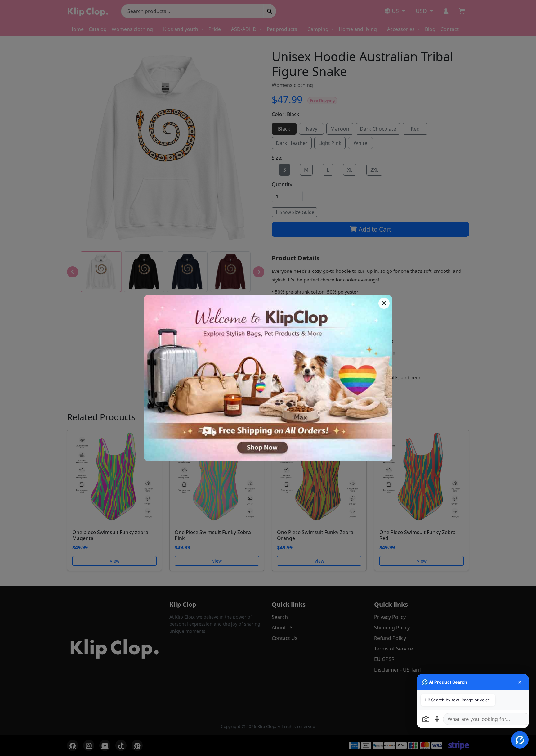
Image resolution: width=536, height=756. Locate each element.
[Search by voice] (437, 719)
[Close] (384, 303)
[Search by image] (426, 719)
